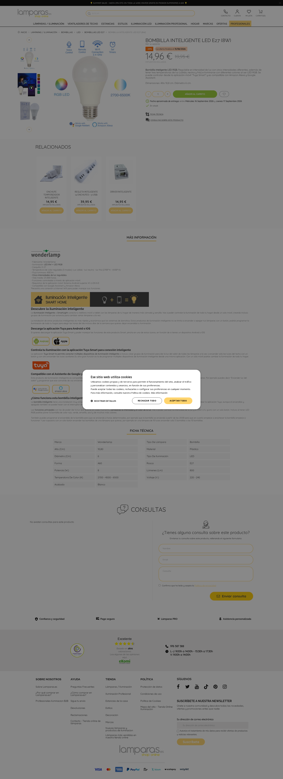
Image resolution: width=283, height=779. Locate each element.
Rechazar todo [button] (147, 400)
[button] (103, 400)
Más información (159, 392)
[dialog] (141, 389)
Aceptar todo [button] (178, 400)
